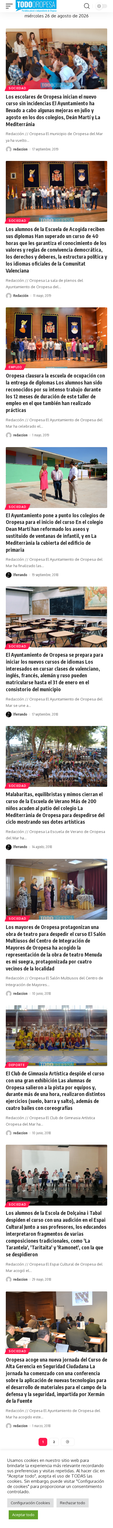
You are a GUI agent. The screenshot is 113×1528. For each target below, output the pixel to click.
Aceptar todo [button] (23, 1514)
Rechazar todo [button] (72, 1502)
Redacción (20, 295)
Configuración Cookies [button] (30, 1502)
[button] (11, 6)
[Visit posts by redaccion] (9, 149)
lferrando (20, 575)
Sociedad (17, 88)
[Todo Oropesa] (36, 6)
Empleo (15, 367)
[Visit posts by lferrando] (9, 575)
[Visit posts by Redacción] (9, 296)
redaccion (20, 149)
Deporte (17, 1065)
